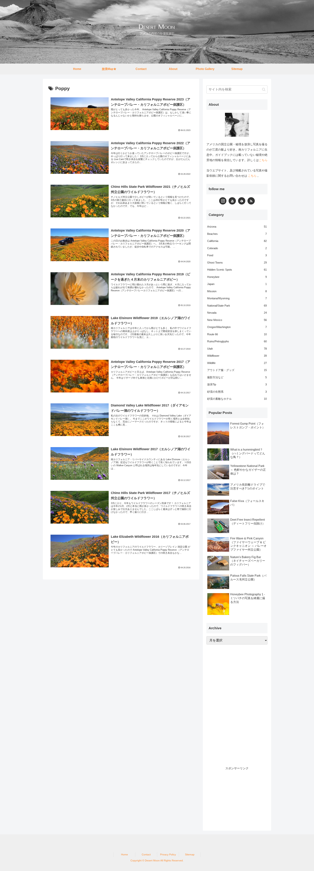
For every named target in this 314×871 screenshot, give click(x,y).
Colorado (237, 248)
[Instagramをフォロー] (222, 200)
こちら (263, 160)
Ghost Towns (237, 262)
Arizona (237, 226)
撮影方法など (237, 377)
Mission (237, 291)
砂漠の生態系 (237, 391)
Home (124, 854)
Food (237, 255)
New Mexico (237, 319)
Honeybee (237, 276)
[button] (264, 89)
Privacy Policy (168, 854)
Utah (237, 348)
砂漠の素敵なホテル (237, 398)
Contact (146, 854)
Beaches (237, 233)
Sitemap (189, 854)
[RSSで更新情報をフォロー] (251, 200)
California (237, 240)
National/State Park (237, 305)
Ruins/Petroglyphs (237, 341)
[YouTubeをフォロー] (232, 200)
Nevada (237, 312)
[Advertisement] (233, 704)
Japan (237, 283)
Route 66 (237, 334)
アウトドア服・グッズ (237, 370)
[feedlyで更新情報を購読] (241, 200)
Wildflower (237, 355)
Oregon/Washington (237, 327)
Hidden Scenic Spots (237, 269)
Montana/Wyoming (237, 298)
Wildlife (237, 362)
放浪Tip (237, 384)
